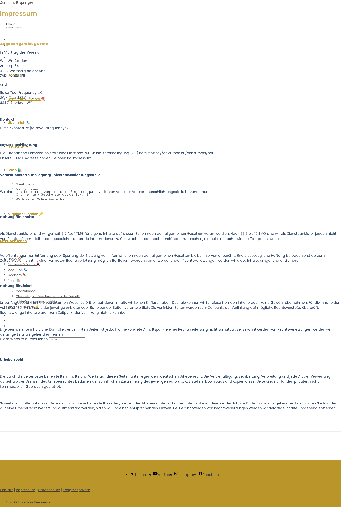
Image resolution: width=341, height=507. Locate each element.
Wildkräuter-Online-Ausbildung (38, 301)
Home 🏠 (14, 259)
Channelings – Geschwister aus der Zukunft (48, 296)
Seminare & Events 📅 (24, 264)
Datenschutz (49, 490)
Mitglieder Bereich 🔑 (23, 307)
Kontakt (6, 490)
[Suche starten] (87, 340)
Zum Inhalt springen (17, 2)
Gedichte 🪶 (17, 275)
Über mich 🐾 (17, 269)
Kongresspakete (76, 490)
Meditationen (26, 291)
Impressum (25, 490)
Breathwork (24, 285)
